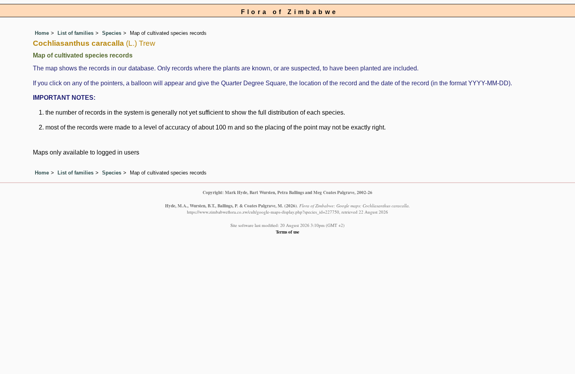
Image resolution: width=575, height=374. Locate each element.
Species (111, 33)
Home (42, 33)
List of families (75, 33)
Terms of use (287, 231)
